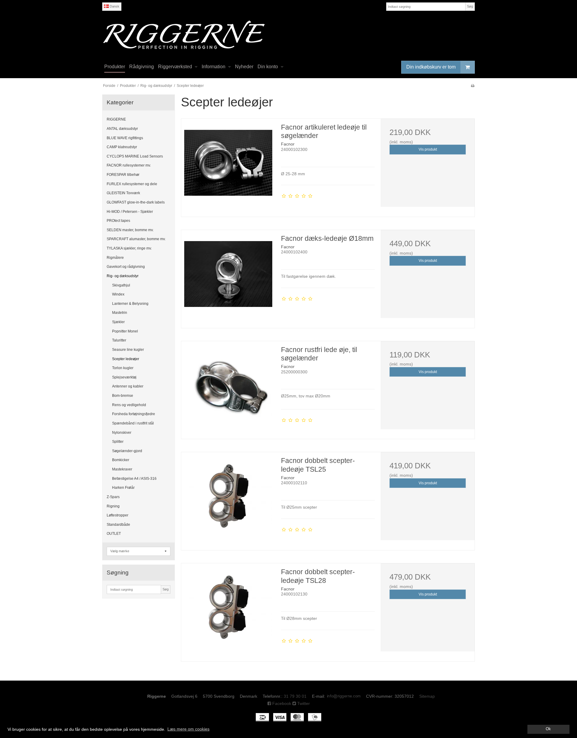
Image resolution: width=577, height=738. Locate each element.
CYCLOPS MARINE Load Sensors (135, 156)
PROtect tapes (118, 221)
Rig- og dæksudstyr (123, 276)
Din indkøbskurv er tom (431, 66)
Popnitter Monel (125, 331)
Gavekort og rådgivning (126, 267)
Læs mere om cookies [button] (188, 729)
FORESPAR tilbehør (123, 175)
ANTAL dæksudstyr (122, 129)
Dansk (114, 6)
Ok (548, 729)
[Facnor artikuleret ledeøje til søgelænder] (228, 166)
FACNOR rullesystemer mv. (129, 165)
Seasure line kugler (128, 350)
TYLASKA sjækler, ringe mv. (129, 248)
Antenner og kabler (127, 386)
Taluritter (119, 340)
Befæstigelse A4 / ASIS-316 (134, 478)
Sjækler (118, 322)
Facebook (281, 703)
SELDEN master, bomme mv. (130, 230)
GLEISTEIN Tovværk (123, 193)
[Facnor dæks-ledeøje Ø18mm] (228, 277)
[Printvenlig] (472, 86)
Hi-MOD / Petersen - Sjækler (130, 212)
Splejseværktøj (124, 377)
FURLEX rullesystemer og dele (132, 184)
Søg (470, 6)
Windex (118, 294)
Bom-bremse (122, 395)
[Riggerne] (288, 35)
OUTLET (114, 533)
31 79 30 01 (295, 696)
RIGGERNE (116, 119)
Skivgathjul (121, 285)
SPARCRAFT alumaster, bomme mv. (136, 239)
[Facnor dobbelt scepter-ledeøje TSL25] (228, 499)
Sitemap (427, 696)
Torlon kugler (122, 368)
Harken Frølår (123, 487)
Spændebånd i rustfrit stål (133, 423)
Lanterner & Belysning (130, 304)
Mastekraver (122, 469)
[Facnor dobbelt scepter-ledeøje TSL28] (228, 610)
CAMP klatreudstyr (122, 147)
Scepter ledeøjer (125, 359)
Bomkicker (120, 460)
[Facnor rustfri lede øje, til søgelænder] (228, 388)
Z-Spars (113, 497)
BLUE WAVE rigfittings (125, 138)
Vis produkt (428, 149)
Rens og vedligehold (129, 405)
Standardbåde (118, 524)
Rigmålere (115, 258)
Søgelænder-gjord (127, 451)
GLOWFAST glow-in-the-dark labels (136, 202)
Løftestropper (117, 515)
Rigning (113, 506)
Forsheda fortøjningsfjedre (133, 414)
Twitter (303, 703)
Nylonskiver (121, 432)
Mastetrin (119, 313)
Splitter (118, 441)
